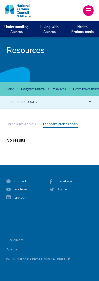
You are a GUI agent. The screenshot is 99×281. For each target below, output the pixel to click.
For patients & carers (21, 124)
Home (10, 89)
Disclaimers (14, 240)
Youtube (20, 189)
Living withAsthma (49, 29)
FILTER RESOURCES (22, 102)
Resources (59, 89)
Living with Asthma (33, 89)
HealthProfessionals (82, 29)
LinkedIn (20, 197)
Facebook (65, 181)
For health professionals (60, 124)
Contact (20, 181)
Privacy (11, 250)
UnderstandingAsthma (16, 29)
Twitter (63, 189)
